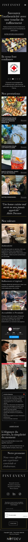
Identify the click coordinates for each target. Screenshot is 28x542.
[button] (25, 5)
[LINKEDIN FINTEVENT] (14, 494)
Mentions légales (14, 534)
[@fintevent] (10, 329)
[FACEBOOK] (20, 494)
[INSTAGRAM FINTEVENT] (8, 494)
